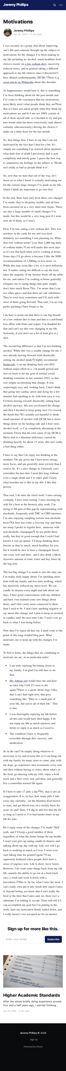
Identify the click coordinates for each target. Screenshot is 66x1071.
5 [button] (33, 358)
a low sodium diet (35, 64)
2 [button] (55, 103)
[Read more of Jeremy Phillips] (7, 32)
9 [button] (17, 689)
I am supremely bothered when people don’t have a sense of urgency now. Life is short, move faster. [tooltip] (31, 859)
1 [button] (46, 76)
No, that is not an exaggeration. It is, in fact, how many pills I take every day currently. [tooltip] (31, 795)
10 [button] (39, 790)
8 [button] (33, 530)
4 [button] (30, 287)
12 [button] (17, 881)
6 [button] (20, 413)
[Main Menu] (60, 5)
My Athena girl (19, 681)
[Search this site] (54, 5)
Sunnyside (9, 364)
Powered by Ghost (33, 1046)
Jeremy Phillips (15, 4)
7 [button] (9, 521)
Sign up (34, 1039)
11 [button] (44, 853)
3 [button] (24, 246)
